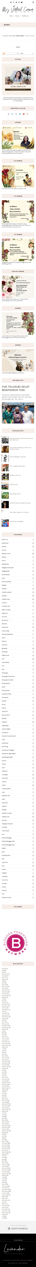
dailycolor (5, 613)
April (3, 983)
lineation (4, 722)
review (4, 785)
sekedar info (5, 817)
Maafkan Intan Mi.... (15, 475)
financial (4, 645)
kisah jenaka (6, 690)
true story (5, 880)
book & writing (6, 581)
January (4, 988)
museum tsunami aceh (9, 736)
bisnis (4, 560)
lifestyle (4, 718)
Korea (3, 704)
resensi (4, 781)
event (3, 638)
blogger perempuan (8, 567)
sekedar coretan (7, 813)
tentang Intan (6, 855)
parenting (5, 746)
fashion (4, 641)
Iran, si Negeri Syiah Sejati (17, 466)
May (3, 972)
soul (3, 834)
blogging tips (6, 571)
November (5, 992)
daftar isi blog (6, 609)
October (4, 976)
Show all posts (29, 36)
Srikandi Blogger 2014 (8, 845)
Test (3, 859)
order (3, 739)
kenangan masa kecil (8, 676)
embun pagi (5, 631)
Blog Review (5, 564)
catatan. (4, 595)
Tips (3, 866)
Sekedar (4, 810)
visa (3, 894)
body (3, 578)
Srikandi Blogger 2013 (8, 841)
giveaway (4, 648)
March (4, 977)
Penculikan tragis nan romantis (19, 512)
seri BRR (4, 827)
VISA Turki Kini (14, 484)
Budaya (4, 585)
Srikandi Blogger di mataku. (18, 457)
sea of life (4, 803)
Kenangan (5, 673)
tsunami (4, 883)
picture (4, 760)
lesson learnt (6, 715)
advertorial (5, 543)
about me (5, 539)
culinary (4, 602)
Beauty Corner (6, 553)
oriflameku (5, 743)
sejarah (4, 806)
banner (4, 550)
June (3, 1011)
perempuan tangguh (8, 750)
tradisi (4, 869)
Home (18, 47)
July (3, 970)
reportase (5, 778)
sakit (3, 799)
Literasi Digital (6, 729)
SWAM (4, 848)
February (4, 986)
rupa (3, 792)
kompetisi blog (6, 694)
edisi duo (4, 623)
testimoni (5, 862)
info (3, 659)
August (4, 968)
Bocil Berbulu (6, 574)
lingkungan (5, 725)
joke (3, 669)
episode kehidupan (7, 634)
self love (4, 820)
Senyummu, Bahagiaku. (17, 521)
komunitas (5, 697)
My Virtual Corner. (25, 1260)
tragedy (4, 873)
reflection (5, 771)
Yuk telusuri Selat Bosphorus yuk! (15, 388)
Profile (4, 764)
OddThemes (23, 1263)
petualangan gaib (7, 757)
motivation (5, 732)
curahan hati (6, 606)
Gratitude (4, 652)
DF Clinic (4, 616)
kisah (3, 687)
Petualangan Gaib (15, 494)
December (5, 974)
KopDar (4, 701)
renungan (5, 774)
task (3, 852)
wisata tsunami (6, 897)
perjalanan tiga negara (9, 753)
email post (5, 627)
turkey (4, 887)
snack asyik (5, 831)
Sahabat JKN (6, 795)
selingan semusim (7, 824)
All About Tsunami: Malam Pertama (20, 503)
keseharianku (6, 683)
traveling (4, 876)
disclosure (5, 620)
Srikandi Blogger (7, 838)
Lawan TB (4, 711)
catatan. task (6, 599)
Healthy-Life (5, 655)
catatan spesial (6, 592)
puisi (3, 767)
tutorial (4, 890)
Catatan (4, 588)
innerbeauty (5, 662)
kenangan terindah (7, 680)
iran (3, 666)
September (5, 995)
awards (4, 546)
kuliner (4, 708)
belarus (4, 557)
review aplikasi (6, 788)
